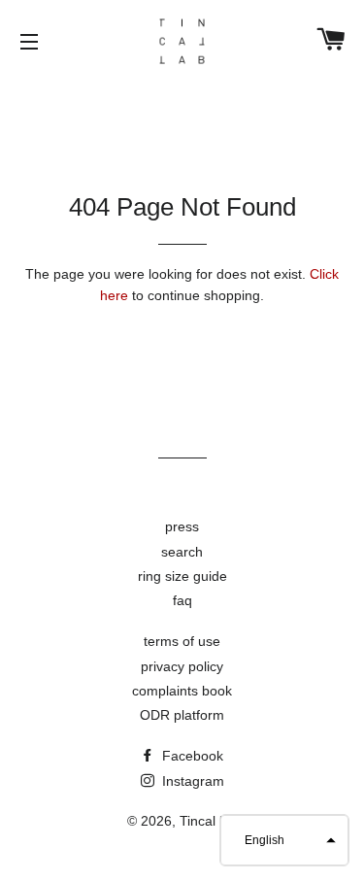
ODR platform (182, 715)
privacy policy (182, 666)
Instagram (191, 781)
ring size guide (182, 576)
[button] (284, 840)
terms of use (182, 641)
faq (182, 600)
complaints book (182, 690)
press (182, 526)
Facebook (190, 755)
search (182, 551)
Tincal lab (209, 821)
